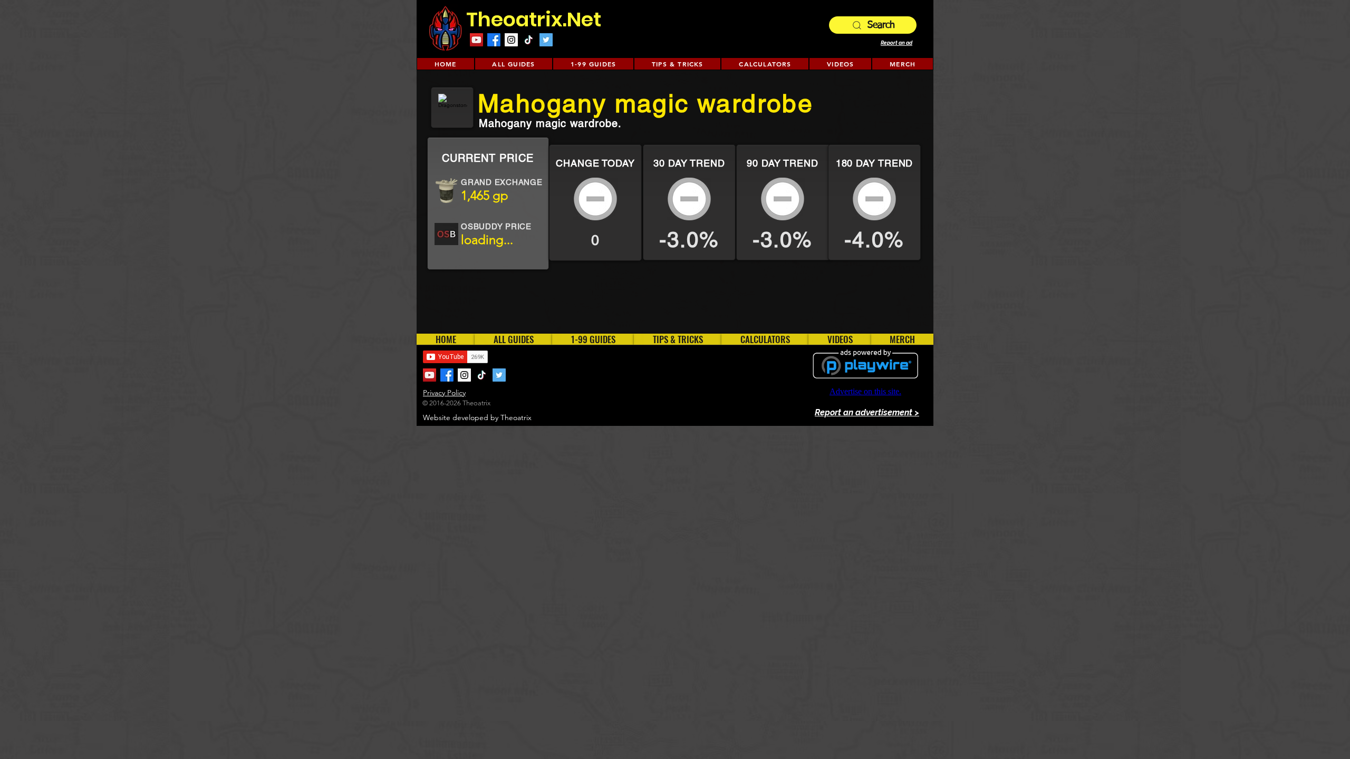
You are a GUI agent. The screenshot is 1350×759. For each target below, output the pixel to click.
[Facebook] (493, 39)
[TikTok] (528, 39)
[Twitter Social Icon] (546, 39)
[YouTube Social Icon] (476, 39)
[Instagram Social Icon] (511, 39)
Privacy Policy (444, 392)
